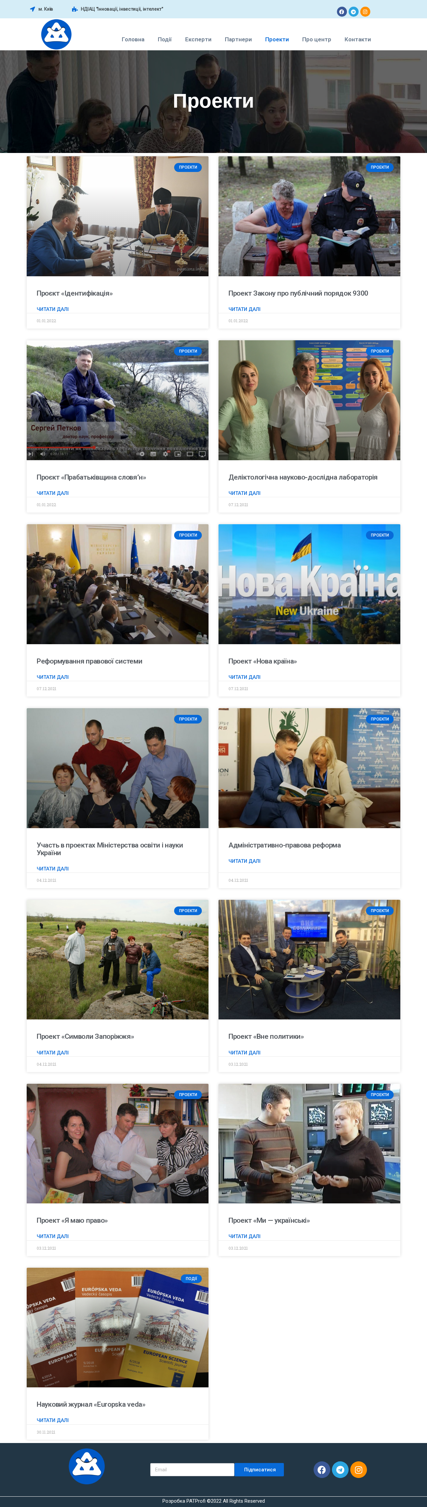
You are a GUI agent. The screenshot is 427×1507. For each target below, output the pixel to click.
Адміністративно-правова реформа (285, 845)
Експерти (198, 39)
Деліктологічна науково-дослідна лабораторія (303, 477)
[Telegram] (354, 12)
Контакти (358, 39)
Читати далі (53, 309)
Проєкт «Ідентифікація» (74, 293)
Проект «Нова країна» (263, 661)
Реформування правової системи (89, 661)
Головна (133, 39)
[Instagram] (365, 12)
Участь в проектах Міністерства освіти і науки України (110, 849)
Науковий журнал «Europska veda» (91, 1404)
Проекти (277, 39)
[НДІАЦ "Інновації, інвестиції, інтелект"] (74, 9)
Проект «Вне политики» (266, 1036)
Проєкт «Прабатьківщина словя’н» (91, 477)
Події (165, 39)
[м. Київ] (32, 9)
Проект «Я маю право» (72, 1220)
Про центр (316, 39)
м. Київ (45, 9)
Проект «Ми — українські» (269, 1220)
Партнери (238, 39)
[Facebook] (342, 12)
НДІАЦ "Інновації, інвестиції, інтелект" (122, 9)
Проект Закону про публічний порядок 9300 (298, 293)
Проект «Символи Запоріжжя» (85, 1036)
